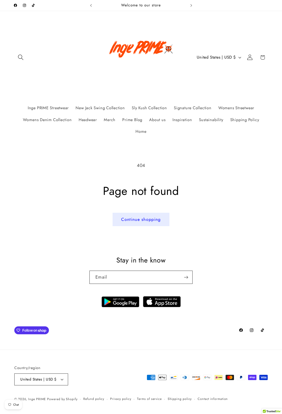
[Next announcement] (191, 5)
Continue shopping (141, 219)
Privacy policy (120, 399)
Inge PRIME (37, 399)
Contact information (213, 399)
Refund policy (93, 399)
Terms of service (149, 399)
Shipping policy (180, 399)
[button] (20, 57)
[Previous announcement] (91, 5)
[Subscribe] (186, 277)
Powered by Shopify (62, 399)
